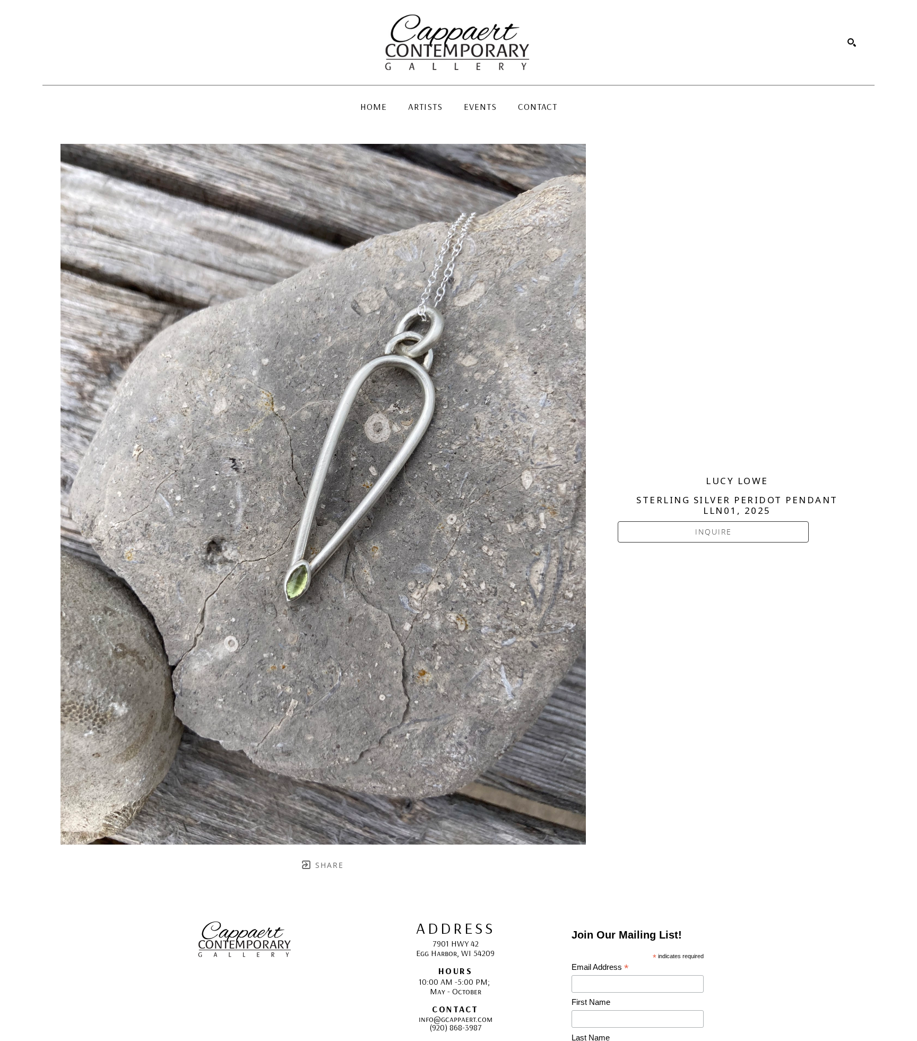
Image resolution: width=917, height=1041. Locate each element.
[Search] (851, 42)
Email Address (600, 967)
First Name (591, 1001)
